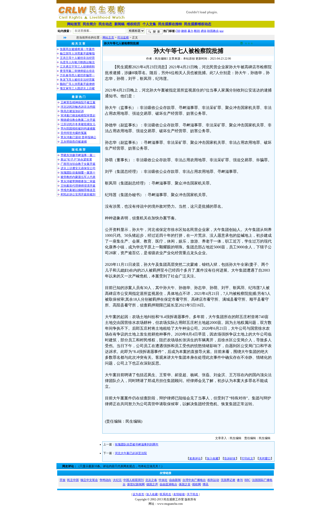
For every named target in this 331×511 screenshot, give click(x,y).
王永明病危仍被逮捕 (74, 141)
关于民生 (192, 494)
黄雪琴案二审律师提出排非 (77, 71)
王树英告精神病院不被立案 (78, 102)
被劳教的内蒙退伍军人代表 (78, 177)
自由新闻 (175, 480)
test (221, 30)
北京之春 (151, 480)
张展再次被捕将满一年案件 (77, 49)
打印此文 (247, 458)
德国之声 (152, 484)
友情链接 (179, 494)
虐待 (203, 30)
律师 (184, 30)
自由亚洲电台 (168, 484)
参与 (240, 480)
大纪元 (117, 480)
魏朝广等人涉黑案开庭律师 (77, 84)
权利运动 (213, 480)
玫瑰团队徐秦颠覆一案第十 (78, 172)
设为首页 (138, 494)
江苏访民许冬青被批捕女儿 (78, 124)
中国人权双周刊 (133, 480)
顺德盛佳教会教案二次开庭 (78, 120)
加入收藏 (212, 458)
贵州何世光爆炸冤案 (74, 133)
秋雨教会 (213, 30)
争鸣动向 (105, 480)
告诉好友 (230, 458)
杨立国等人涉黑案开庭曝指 (77, 53)
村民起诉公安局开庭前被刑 (78, 194)
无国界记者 (228, 480)
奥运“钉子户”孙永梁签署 (76, 159)
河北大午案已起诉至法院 (131, 453)
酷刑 (197, 30)
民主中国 (73, 480)
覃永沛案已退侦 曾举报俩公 (78, 137)
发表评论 (195, 458)
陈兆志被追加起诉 (72, 111)
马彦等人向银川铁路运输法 (77, 62)
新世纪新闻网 (136, 484)
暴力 (190, 30)
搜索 (154, 31)
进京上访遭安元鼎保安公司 (78, 168)
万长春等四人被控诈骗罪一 (77, 75)
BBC (247, 480)
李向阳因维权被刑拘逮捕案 (78, 128)
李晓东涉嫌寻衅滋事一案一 (78, 155)
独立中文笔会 (89, 480)
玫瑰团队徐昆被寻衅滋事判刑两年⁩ (136, 444)
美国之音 (184, 484)
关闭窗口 (265, 458)
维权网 (196, 484)
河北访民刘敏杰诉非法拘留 (78, 106)
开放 (62, 480)
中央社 (163, 480)
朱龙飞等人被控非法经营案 (77, 79)
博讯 (205, 484)
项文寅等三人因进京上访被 (77, 88)
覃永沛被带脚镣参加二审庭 (78, 181)
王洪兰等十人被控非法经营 (77, 58)
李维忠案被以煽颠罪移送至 (78, 190)
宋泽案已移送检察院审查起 (78, 115)
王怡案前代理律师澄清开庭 (78, 185)
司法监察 (123, 37)
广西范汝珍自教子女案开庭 (78, 164)
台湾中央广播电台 (194, 480)
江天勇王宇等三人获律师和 (77, 66)
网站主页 (108, 37)
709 (178, 30)
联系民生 (165, 494)
